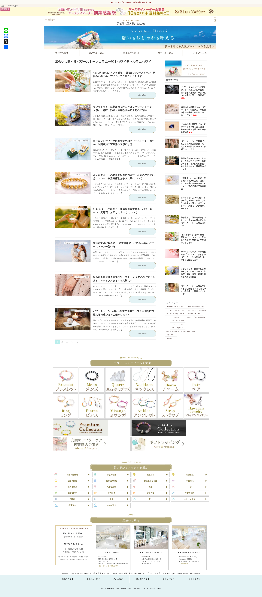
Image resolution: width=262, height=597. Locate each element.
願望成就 (150, 474)
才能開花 (189, 480)
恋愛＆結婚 (111, 486)
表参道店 (169, 338)
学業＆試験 (189, 493)
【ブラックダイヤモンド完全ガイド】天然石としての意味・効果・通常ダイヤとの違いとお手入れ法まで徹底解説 (193, 92)
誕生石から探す (93, 579)
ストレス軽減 (189, 499)
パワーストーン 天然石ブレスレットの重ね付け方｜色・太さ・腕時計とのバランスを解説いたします (193, 145)
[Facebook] (6, 36)
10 (72, 342)
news (203, 306)
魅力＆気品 (72, 486)
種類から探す (67, 579)
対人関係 (111, 493)
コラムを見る (194, 579)
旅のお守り (111, 505)
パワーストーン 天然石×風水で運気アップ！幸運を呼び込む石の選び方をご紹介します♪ (123, 312)
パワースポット (198, 314)
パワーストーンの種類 (172, 314)
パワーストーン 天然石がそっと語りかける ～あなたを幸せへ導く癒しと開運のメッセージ (193, 289)
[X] (6, 41)
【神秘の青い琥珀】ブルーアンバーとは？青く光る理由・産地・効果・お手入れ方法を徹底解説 (193, 128)
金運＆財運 (72, 480)
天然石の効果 (201, 317)
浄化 (111, 499)
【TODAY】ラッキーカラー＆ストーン (176, 306)
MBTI (189, 306)
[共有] (6, 47)
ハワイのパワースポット (178, 324)
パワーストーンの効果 (184, 310)
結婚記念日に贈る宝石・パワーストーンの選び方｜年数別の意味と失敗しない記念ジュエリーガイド (193, 110)
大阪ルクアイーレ (172, 334)
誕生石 (188, 331)
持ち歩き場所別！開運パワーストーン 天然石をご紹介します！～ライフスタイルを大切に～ (124, 278)
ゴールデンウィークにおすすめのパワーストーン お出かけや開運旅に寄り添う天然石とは (123, 142)
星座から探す (168, 579)
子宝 (190, 486)
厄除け (72, 499)
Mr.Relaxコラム (196, 306)
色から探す (118, 579)
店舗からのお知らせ (177, 328)
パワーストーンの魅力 (178, 320)
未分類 (180, 331)
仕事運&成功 (111, 480)
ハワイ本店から (175, 317)
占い (195, 317)
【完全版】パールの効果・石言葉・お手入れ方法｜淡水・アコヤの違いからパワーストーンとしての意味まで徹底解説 (193, 183)
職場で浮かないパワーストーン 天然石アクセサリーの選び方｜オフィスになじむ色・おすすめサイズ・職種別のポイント (193, 163)
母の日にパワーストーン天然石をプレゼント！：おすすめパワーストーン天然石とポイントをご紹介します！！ (193, 255)
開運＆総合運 (72, 474)
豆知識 (193, 331)
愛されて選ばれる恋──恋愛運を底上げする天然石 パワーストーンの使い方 (123, 244)
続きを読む (142, 95)
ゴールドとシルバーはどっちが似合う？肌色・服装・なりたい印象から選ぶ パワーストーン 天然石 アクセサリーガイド (193, 203)
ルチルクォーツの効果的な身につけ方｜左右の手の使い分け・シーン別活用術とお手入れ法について (123, 176)
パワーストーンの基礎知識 (199, 310)
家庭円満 (150, 493)
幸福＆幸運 (111, 474)
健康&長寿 (72, 493)
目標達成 (189, 474)
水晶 (184, 331)
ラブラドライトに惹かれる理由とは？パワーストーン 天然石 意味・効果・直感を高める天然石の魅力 (123, 108)
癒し (150, 499)
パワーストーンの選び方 (186, 314)
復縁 (150, 486)
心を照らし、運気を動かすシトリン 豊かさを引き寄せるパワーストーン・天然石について (193, 221)
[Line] (6, 30)
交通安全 (72, 505)
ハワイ (168, 317)
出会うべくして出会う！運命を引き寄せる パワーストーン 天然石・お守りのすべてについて (123, 210)
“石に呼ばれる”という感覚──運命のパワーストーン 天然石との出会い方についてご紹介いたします (124, 74)
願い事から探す (142, 579)
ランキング (190, 317)
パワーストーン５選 (171, 310)
